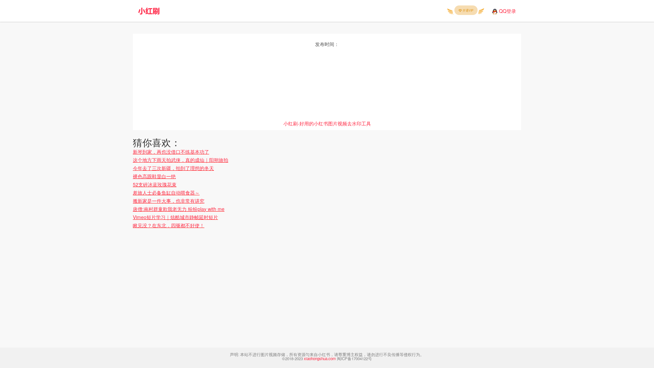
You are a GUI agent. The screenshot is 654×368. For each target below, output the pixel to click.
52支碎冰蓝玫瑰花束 (154, 184)
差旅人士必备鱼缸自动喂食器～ (166, 192)
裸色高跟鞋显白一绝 (154, 176)
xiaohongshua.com (320, 358)
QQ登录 (507, 10)
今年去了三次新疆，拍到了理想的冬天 (173, 168)
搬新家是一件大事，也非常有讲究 (168, 200)
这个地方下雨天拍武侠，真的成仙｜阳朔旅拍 (180, 159)
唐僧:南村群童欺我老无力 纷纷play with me (178, 208)
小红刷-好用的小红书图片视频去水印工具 (327, 123)
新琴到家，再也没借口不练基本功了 (171, 151)
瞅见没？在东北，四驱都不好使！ (168, 225)
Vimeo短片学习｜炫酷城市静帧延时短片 (175, 217)
